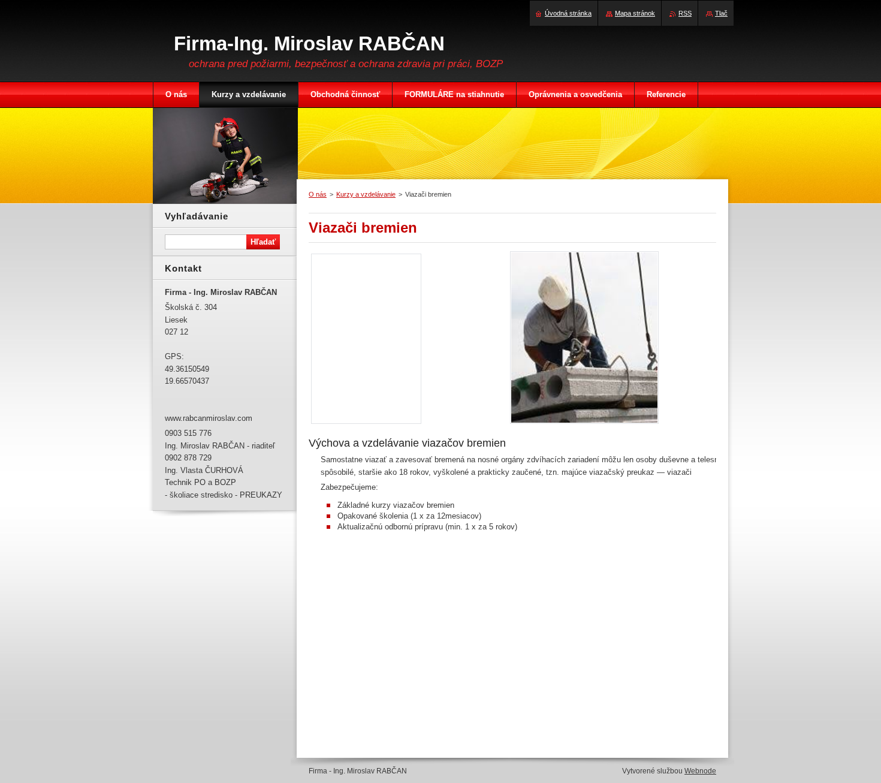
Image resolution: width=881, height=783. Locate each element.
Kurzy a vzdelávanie (366, 194)
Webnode (700, 771)
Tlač (721, 13)
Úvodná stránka (568, 13)
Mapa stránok (635, 13)
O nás (318, 194)
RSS (685, 13)
